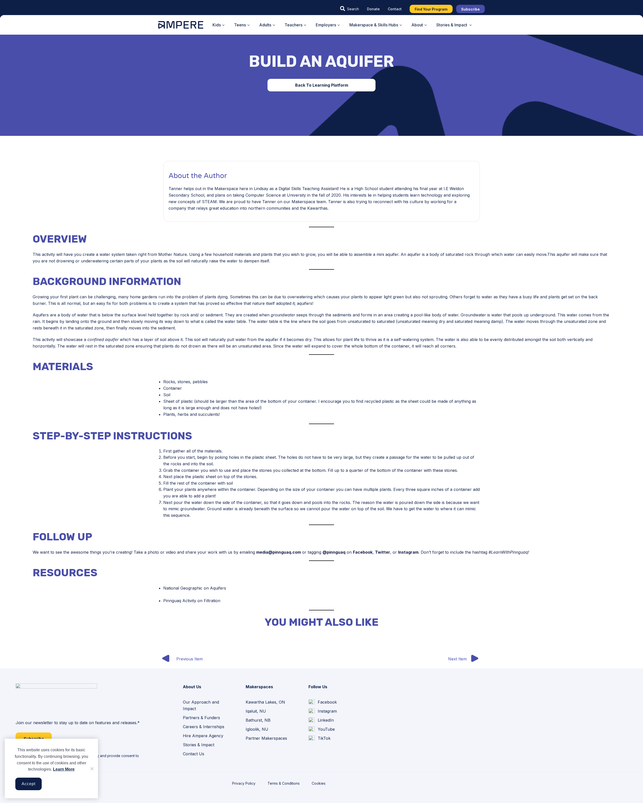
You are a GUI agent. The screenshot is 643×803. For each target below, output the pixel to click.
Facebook (362, 552)
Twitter (382, 552)
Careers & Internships (203, 726)
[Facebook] (322, 702)
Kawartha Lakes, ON (265, 702)
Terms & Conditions (283, 783)
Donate (373, 9)
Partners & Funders (201, 717)
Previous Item (189, 658)
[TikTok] (319, 738)
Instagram (408, 552)
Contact (395, 9)
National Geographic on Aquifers (194, 588)
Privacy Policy (243, 783)
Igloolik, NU (257, 729)
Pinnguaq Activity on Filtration (191, 600)
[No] (91, 768)
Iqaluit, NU (256, 711)
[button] (349, 9)
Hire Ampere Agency (203, 735)
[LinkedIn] (321, 720)
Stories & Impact (198, 744)
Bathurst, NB (258, 720)
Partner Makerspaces (266, 738)
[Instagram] (322, 711)
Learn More (64, 769)
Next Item (457, 658)
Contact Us (193, 753)
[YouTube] (321, 729)
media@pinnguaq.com (278, 552)
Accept (28, 784)
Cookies (319, 783)
